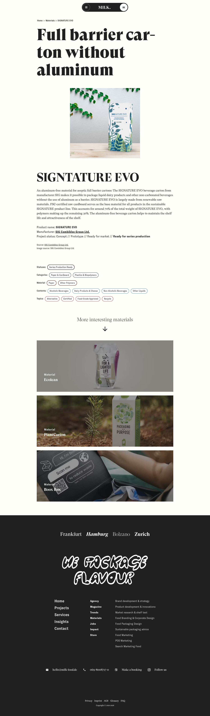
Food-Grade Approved (88, 299)
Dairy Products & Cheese (86, 291)
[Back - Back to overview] (86, 7)
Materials (50, 20)
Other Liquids (139, 291)
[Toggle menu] (123, 7)
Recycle (107, 299)
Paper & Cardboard (60, 275)
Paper (51, 283)
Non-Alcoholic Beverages (115, 291)
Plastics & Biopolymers (85, 275)
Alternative (52, 299)
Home (40, 20)
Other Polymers (67, 283)
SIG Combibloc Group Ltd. (72, 231)
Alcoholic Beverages (59, 291)
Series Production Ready (60, 267)
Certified (67, 299)
